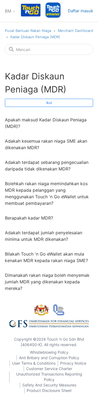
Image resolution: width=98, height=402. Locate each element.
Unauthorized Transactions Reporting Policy (49, 377)
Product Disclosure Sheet (49, 390)
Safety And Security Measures (49, 385)
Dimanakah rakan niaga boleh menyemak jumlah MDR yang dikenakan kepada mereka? (47, 281)
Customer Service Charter (49, 368)
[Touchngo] (31, 11)
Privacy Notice (73, 363)
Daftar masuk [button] (80, 10)
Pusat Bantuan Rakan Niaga (28, 30)
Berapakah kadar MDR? (29, 218)
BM (8, 11)
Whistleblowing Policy (49, 352)
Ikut (49, 103)
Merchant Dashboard (75, 30)
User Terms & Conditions (34, 363)
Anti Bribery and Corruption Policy (49, 357)
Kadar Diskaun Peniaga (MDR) (35, 37)
